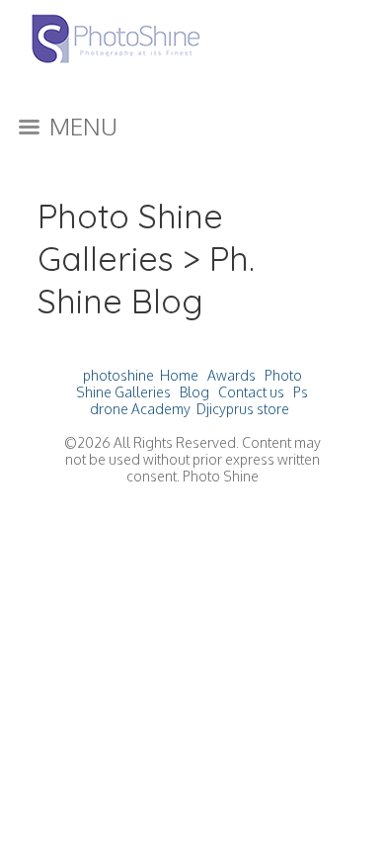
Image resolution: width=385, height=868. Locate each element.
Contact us (251, 392)
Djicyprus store (242, 408)
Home (179, 375)
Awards (231, 375)
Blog (194, 392)
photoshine (118, 375)
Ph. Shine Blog (146, 279)
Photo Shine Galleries (130, 237)
